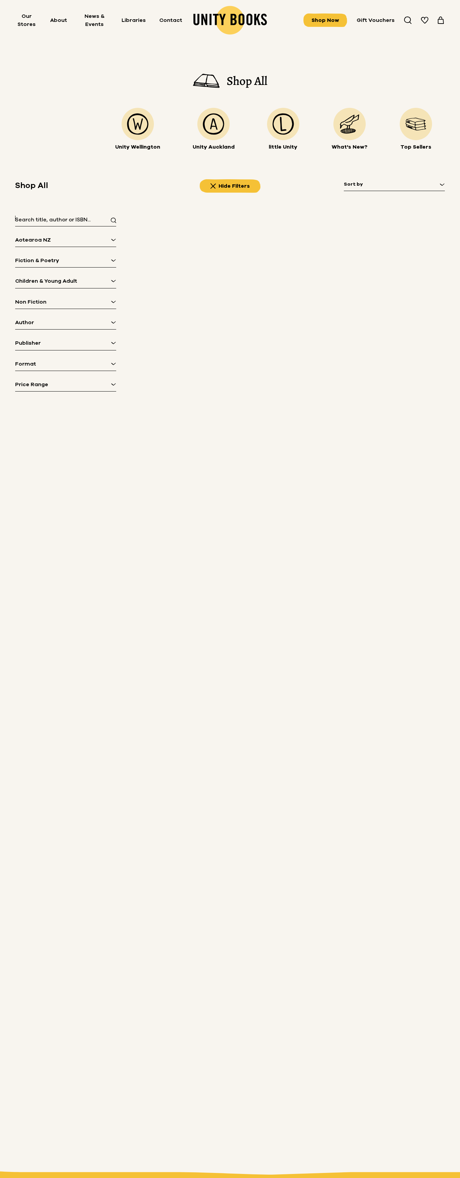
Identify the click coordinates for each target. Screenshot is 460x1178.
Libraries (134, 20)
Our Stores (27, 20)
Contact (170, 20)
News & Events (94, 20)
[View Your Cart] (441, 20)
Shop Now (325, 20)
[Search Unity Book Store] (408, 20)
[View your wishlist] (424, 20)
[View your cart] (441, 20)
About (58, 20)
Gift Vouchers (376, 20)
